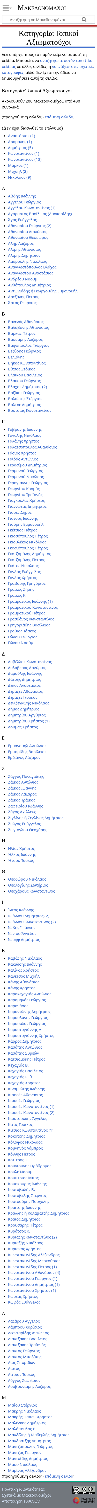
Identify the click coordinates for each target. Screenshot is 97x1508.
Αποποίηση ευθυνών (21, 1501)
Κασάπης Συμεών (23, 1053)
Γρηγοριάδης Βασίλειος (29, 624)
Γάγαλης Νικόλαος (24, 435)
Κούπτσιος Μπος (23, 1177)
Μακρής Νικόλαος (24, 1411)
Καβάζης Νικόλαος (25, 958)
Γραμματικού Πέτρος (26, 612)
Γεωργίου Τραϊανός (25, 494)
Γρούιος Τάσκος (22, 630)
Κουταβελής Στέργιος (27, 1195)
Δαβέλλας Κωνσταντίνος (30, 661)
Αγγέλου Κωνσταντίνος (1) (32, 207)
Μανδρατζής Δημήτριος (29, 1440)
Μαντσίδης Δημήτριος (28, 1458)
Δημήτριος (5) (20, 147)
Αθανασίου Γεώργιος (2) (29, 225)
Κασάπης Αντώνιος (25, 1047)
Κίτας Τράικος (20, 1124)
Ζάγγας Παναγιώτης (26, 776)
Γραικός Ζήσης (21, 589)
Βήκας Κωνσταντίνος (27, 362)
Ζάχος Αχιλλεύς (22, 811)
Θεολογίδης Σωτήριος (28, 885)
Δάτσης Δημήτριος (24, 679)
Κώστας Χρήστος (23, 1296)
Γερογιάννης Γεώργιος (28, 482)
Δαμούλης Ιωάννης (25, 673)
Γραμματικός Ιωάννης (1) (30, 601)
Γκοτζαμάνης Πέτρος (26, 559)
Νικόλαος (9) (19, 177)
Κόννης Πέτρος (21, 1154)
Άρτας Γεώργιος (22, 302)
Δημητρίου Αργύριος (27, 714)
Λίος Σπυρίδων (21, 1362)
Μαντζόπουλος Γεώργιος (30, 1446)
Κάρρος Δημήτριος (24, 1041)
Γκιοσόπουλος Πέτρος (28, 535)
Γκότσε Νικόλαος (23, 565)
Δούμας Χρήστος (23, 726)
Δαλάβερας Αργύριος (27, 667)
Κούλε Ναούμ (20, 1171)
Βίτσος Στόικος (21, 368)
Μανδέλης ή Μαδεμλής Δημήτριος (38, 1434)
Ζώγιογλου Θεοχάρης (27, 829)
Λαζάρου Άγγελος (24, 1321)
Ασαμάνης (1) (20, 141)
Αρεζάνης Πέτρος (23, 296)
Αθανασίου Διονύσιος (27, 231)
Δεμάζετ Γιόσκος (22, 697)
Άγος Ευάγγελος (22, 219)
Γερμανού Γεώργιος (25, 470)
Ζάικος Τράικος (21, 800)
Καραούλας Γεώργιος (27, 1023)
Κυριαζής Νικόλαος (25, 1242)
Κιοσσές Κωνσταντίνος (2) (31, 1112)
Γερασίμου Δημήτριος (27, 464)
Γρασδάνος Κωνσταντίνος (31, 618)
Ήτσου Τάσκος (21, 860)
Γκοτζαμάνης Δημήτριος (29, 553)
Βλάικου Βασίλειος (25, 374)
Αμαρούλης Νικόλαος (27, 261)
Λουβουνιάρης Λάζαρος (29, 1386)
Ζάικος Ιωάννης (22, 788)
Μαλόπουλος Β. (22, 1428)
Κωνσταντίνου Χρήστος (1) (32, 1290)
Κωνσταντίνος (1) (23, 153)
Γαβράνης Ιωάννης (25, 429)
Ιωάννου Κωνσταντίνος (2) (32, 921)
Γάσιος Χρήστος (22, 452)
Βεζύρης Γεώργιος (24, 351)
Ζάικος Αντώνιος (23, 782)
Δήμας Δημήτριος (23, 708)
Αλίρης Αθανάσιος (24, 249)
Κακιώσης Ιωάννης (25, 964)
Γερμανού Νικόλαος (26, 476)
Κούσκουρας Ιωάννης (27, 1183)
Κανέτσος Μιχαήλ (24, 976)
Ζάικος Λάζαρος (22, 794)
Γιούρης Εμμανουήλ (25, 524)
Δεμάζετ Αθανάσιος (25, 691)
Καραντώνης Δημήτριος (29, 1011)
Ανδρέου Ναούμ (22, 278)
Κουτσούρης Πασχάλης (28, 1201)
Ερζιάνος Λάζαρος (24, 757)
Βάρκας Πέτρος (21, 333)
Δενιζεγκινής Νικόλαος (28, 702)
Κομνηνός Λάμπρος (25, 1148)
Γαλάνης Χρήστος (23, 441)
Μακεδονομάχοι (42, 7)
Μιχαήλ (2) (18, 171)
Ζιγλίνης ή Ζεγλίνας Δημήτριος (35, 817)
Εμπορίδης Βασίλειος (27, 751)
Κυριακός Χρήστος (24, 1248)
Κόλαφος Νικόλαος (25, 1142)
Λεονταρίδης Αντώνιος (28, 1332)
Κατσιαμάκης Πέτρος (26, 1059)
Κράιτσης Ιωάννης (24, 1207)
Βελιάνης (16, 357)
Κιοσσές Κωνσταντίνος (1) (31, 1106)
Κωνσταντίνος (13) (25, 159)
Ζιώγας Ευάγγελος (24, 823)
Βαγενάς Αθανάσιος (25, 321)
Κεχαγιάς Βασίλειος (25, 1070)
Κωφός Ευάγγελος (24, 1302)
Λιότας (14, 1368)
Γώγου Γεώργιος (22, 636)
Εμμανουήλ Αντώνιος (27, 745)
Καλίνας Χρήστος (23, 970)
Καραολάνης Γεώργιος (28, 1017)
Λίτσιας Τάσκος (21, 1374)
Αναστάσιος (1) (21, 135)
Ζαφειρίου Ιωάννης (25, 805)
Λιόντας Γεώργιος (24, 1350)
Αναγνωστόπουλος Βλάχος (32, 266)
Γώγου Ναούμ (20, 642)
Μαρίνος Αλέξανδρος (27, 1470)
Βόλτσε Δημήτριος (24, 404)
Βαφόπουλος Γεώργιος (28, 345)
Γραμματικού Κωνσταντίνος (33, 607)
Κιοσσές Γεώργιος (24, 1100)
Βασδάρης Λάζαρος (25, 339)
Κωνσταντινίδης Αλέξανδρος (33, 1254)
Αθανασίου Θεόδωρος (28, 237)
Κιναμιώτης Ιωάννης (26, 1088)
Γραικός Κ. (17, 595)
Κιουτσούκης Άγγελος (27, 1118)
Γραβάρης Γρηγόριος (27, 583)
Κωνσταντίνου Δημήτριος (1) (34, 1284)
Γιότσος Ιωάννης (23, 518)
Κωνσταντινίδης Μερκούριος (34, 1260)
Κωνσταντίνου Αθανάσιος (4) (34, 1272)
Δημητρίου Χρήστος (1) (29, 720)
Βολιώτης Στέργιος (25, 398)
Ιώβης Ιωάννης (21, 927)
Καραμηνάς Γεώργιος (27, 999)
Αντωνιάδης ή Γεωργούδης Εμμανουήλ (43, 290)
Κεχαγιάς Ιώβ (20, 1076)
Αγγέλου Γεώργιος (24, 201)
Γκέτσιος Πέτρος (22, 529)
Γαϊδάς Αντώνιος (23, 458)
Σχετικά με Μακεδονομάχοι (26, 1495)
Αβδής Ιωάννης (22, 195)
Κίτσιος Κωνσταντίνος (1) (31, 1130)
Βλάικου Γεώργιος (24, 380)
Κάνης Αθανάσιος (23, 981)
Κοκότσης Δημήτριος (26, 1136)
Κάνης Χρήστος (21, 987)
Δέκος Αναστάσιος (24, 685)
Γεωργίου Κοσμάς (24, 488)
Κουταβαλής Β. (21, 1189)
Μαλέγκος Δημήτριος (27, 1422)
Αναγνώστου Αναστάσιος (30, 272)
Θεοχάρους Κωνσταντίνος (31, 891)
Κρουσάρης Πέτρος (25, 1225)
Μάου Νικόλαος (22, 1464)
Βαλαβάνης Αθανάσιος (28, 327)
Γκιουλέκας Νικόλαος (27, 541)
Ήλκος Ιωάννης (22, 854)
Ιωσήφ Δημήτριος (24, 939)
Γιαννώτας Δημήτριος (27, 506)
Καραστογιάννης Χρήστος (31, 1035)
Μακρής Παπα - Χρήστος (30, 1416)
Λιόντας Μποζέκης (24, 1356)
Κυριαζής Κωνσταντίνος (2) (32, 1237)
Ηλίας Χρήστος (21, 848)
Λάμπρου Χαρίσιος (25, 1327)
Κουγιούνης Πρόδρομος (29, 1165)
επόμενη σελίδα (59, 116)
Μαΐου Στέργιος (22, 1405)
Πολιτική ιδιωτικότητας (23, 1489)
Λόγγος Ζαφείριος (24, 1380)
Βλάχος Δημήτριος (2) (27, 386)
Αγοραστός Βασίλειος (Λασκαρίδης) (40, 213)
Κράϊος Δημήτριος (24, 1219)
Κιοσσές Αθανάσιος (25, 1094)
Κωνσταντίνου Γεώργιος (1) (32, 1278)
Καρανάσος (18, 1005)
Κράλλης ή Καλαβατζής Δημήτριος (38, 1213)
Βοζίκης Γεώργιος (24, 392)
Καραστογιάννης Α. (25, 1029)
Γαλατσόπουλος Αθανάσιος (32, 447)
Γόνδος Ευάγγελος (24, 571)
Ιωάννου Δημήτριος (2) (28, 915)
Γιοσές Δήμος (20, 512)
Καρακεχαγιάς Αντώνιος (29, 993)
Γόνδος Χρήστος (22, 577)
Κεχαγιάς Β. (18, 1065)
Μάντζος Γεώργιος (24, 1452)
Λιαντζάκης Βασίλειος (27, 1338)
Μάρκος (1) (18, 165)
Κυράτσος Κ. (19, 1231)
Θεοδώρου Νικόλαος (27, 879)
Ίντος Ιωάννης (21, 909)
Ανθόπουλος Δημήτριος (29, 284)
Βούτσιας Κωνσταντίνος (29, 410)
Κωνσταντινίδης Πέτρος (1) (32, 1266)
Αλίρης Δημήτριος (24, 255)
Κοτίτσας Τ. (18, 1159)
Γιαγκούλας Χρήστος (26, 500)
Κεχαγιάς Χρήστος (24, 1082)
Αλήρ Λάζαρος (21, 243)
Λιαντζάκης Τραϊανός (27, 1344)
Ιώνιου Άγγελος (22, 933)
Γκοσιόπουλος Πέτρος (28, 547)
